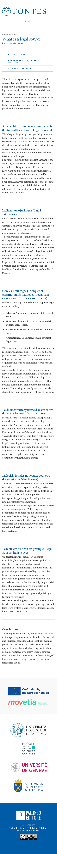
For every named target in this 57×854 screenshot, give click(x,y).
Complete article (20, 68)
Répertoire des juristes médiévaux (23, 61)
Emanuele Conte (14, 43)
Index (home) (16, 54)
